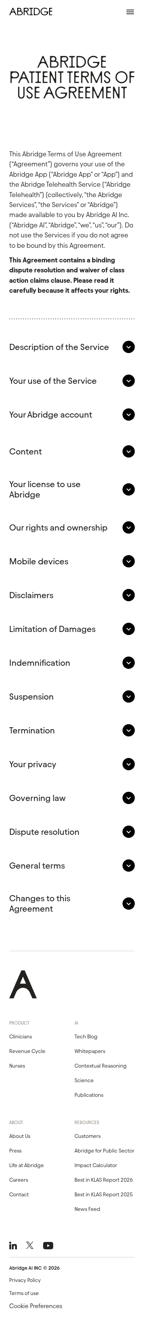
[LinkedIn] (13, 1245)
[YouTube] (48, 1245)
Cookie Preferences (35, 1306)
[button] (72, 347)
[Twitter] (29, 1245)
